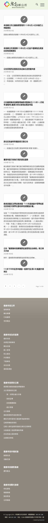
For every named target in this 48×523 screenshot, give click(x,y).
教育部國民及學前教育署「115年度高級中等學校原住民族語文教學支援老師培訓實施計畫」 (23, 205)
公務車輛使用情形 (10, 423)
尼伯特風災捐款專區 (11, 434)
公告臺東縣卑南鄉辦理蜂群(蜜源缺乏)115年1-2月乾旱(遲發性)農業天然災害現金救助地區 (24, 103)
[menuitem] (35, 4)
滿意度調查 (8, 369)
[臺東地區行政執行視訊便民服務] (24, 154)
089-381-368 (39, 514)
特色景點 (7, 489)
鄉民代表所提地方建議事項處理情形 (17, 419)
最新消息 (7, 338)
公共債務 (7, 411)
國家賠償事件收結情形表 (13, 415)
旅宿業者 (7, 496)
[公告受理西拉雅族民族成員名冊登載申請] (24, 63)
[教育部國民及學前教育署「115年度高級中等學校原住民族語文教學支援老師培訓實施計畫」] (24, 198)
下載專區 (7, 361)
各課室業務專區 (9, 342)
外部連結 (7, 357)
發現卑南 (7, 309)
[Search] (35, 4)
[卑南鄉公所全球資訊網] (20, 4)
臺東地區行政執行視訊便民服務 (16, 159)
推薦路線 (7, 492)
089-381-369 (12, 517)
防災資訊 (7, 354)
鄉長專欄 (7, 313)
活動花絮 (7, 459)
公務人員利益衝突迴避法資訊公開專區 (17, 426)
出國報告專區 (8, 438)
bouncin (41, 520)
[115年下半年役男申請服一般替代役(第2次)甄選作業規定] (24, 263)
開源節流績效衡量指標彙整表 (14, 387)
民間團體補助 (11, 403)
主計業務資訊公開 (10, 390)
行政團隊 (7, 317)
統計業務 (10, 407)
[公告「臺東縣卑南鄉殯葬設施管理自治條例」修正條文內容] (24, 242)
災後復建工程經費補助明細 (13, 430)
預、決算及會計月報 (14, 394)
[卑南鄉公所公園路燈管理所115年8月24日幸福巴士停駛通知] (24, 19)
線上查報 (7, 350)
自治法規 (7, 365)
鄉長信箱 (7, 346)
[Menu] (41, 4)
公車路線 (7, 500)
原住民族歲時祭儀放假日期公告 (16, 141)
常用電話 (7, 321)
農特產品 (7, 471)
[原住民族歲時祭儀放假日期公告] (24, 135)
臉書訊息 (7, 455)
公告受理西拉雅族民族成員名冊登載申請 (19, 69)
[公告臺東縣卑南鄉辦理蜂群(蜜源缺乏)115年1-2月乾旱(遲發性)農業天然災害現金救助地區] (24, 96)
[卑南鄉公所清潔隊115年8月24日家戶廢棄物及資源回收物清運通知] (24, 42)
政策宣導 (10, 399)
